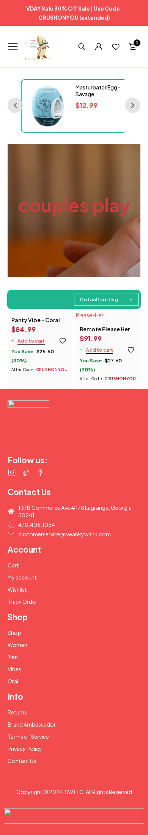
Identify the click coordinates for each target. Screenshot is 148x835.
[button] (28, 341)
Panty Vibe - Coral (35, 319)
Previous (11, 101)
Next (129, 101)
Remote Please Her (105, 329)
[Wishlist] (115, 46)
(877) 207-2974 (32, 452)
